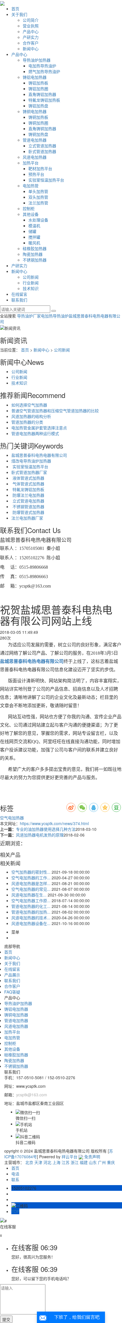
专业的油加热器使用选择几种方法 (45, 829)
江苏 (66, 1162)
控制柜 (29, 208)
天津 (38, 1162)
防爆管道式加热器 (27, 512)
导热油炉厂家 (29, 316)
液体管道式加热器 (27, 478)
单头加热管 (38, 191)
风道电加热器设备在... (31, 923)
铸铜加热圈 (38, 123)
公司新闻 (31, 277)
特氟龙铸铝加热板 (44, 100)
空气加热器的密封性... (31, 872)
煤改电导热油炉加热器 (31, 461)
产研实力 (31, 37)
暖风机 (34, 243)
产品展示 (12, 975)
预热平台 (36, 174)
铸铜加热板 (38, 117)
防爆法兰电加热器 (27, 495)
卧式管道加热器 (42, 151)
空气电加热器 (12, 818)
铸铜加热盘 (38, 134)
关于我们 (19, 14)
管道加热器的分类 (27, 422)
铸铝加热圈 (38, 88)
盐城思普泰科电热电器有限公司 (39, 455)
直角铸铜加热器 (42, 128)
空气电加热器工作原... (31, 900)
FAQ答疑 (12, 992)
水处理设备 (38, 220)
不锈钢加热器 (35, 260)
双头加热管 (38, 197)
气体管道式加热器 (27, 483)
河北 (47, 1162)
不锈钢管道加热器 (27, 506)
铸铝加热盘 (38, 105)
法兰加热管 (38, 203)
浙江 (75, 1162)
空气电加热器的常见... (31, 889)
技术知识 (31, 288)
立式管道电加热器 (27, 501)
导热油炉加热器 (37, 60)
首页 (15, 8)
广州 (102, 1162)
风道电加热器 (35, 157)
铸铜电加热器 (35, 111)
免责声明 (92, 1156)
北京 (29, 1162)
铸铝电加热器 (35, 77)
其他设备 (31, 214)
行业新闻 (31, 282)
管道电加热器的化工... (31, 906)
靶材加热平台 (40, 168)
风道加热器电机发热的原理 (40, 835)
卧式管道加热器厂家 (29, 472)
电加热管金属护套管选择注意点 (39, 428)
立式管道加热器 (42, 145)
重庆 (111, 1162)
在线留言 (19, 294)
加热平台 (31, 163)
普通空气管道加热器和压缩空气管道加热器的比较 (55, 410)
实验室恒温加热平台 (46, 180)
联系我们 (19, 300)
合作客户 (31, 43)
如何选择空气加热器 (29, 405)
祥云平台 (69, 1156)
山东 (93, 1162)
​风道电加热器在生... (29, 895)
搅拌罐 (34, 237)
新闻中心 (31, 48)
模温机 (34, 225)
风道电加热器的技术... (31, 917)
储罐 (32, 231)
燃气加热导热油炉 (44, 71)
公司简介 (31, 20)
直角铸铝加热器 (42, 94)
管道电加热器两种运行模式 (35, 433)
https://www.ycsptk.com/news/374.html (54, 823)
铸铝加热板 (38, 83)
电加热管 (31, 185)
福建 (84, 1162)
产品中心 (31, 31)
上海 (56, 1162)
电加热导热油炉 (42, 66)
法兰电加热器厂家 (27, 518)
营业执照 (31, 26)
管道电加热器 (35, 140)
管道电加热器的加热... (31, 912)
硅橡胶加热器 (35, 248)
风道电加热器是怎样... (31, 883)
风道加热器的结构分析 (31, 416)
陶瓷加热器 (33, 254)
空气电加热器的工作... (31, 877)
